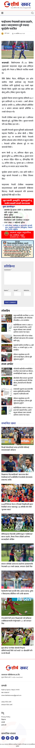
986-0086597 (5, 692)
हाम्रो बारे (3, 725)
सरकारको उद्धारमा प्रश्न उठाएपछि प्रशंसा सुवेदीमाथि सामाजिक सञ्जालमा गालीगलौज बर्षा (23, 391)
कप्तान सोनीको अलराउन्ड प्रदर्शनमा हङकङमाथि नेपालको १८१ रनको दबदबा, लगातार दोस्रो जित (17, 565)
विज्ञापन (3, 720)
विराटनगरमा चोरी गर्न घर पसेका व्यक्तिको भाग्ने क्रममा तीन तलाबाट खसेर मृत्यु (23, 338)
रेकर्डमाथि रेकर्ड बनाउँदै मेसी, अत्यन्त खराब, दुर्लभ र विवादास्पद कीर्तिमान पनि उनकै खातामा (17, 592)
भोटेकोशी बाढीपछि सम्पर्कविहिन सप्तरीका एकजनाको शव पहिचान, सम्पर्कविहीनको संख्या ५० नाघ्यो (23, 371)
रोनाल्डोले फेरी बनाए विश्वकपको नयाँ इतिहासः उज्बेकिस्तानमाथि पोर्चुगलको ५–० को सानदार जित (16, 621)
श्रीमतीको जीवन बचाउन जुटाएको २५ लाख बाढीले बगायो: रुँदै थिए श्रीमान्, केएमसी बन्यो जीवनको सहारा (23, 382)
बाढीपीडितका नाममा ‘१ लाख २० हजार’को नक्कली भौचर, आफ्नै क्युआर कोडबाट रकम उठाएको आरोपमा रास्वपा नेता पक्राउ (23, 328)
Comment (7, 270)
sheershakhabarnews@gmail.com (11, 695)
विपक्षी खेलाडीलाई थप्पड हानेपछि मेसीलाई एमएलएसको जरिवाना (15, 449)
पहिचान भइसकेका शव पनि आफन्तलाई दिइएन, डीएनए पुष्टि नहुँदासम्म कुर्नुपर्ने (22, 357)
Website (26, 290)
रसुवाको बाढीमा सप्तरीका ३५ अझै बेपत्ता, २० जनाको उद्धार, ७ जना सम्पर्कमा (23, 347)
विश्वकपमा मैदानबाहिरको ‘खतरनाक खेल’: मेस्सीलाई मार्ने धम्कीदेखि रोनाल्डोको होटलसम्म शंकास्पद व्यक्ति (16, 477)
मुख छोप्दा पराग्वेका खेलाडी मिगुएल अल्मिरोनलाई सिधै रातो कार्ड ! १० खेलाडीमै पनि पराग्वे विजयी (16, 650)
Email (16, 290)
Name (6, 290)
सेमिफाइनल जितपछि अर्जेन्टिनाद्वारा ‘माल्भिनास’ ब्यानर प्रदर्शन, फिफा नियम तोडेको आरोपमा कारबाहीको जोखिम (17, 537)
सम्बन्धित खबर (8, 423)
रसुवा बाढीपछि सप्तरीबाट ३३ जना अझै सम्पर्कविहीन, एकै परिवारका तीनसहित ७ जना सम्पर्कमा (23, 318)
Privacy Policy (5, 717)
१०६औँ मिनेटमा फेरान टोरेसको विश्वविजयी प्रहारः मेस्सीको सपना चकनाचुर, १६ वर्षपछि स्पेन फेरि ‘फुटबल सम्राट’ (17, 507)
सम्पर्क (3, 722)
